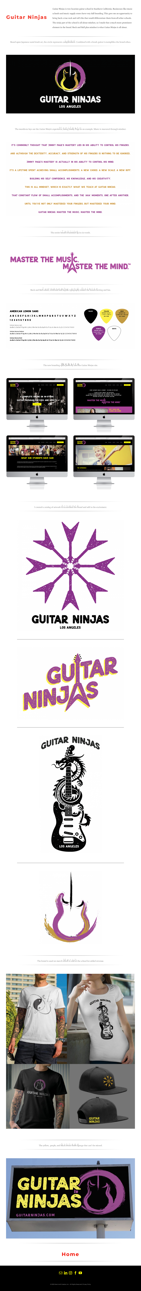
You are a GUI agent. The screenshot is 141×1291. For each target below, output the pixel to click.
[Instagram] (70, 1273)
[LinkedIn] (65, 1273)
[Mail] (60, 1273)
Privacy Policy (87, 1284)
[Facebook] (75, 1273)
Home (70, 1254)
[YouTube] (80, 1273)
